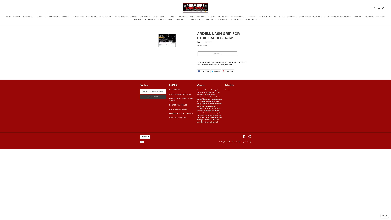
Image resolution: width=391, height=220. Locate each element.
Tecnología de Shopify (245, 142)
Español (144, 136)
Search (227, 90)
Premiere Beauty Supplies (231, 142)
